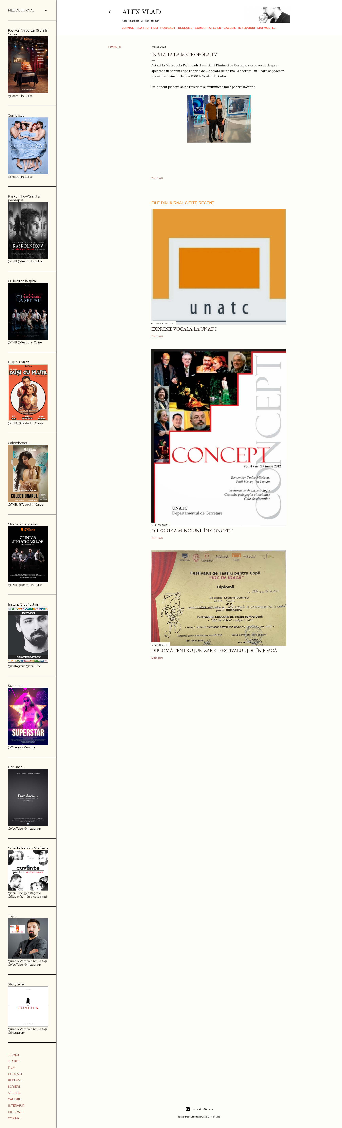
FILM (154, 28)
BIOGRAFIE (16, 1112)
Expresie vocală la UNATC (184, 329)
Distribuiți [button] (114, 47)
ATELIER (215, 28)
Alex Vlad (141, 11)
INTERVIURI (246, 28)
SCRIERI (200, 28)
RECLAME (185, 28)
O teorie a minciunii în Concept (192, 531)
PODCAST (168, 28)
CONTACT (15, 1118)
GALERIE (229, 28)
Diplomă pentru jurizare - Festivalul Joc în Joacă (214, 650)
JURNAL (128, 28)
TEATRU (142, 28)
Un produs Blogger (202, 1109)
